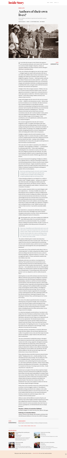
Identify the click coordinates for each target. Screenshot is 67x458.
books (22, 425)
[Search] (58, 4)
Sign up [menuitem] (55, 2)
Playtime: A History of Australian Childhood (30, 408)
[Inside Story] (17, 3)
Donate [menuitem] (51, 2)
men (35, 425)
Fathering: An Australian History (26, 69)
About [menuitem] (48, 2)
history (32, 425)
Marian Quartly (22, 21)
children (25, 425)
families (29, 425)
